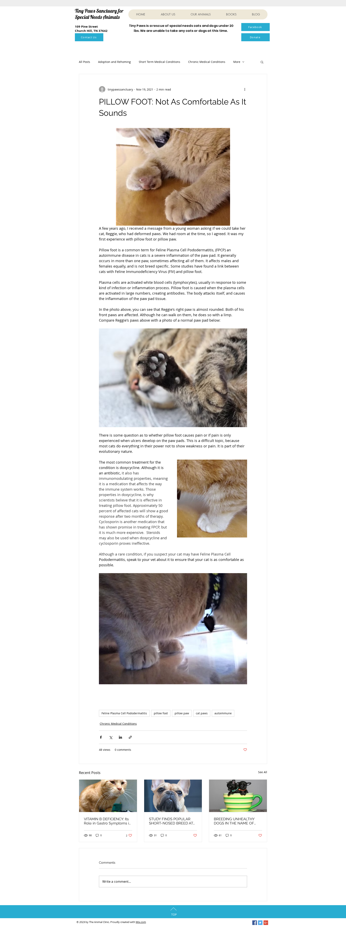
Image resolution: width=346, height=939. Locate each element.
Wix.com (141, 922)
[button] (262, 61)
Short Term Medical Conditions (159, 62)
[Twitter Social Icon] (260, 922)
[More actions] (244, 89)
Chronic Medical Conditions (206, 62)
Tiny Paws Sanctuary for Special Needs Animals (99, 14)
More (236, 62)
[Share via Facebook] (101, 737)
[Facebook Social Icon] (254, 922)
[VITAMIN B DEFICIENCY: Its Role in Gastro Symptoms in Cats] (108, 796)
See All (262, 772)
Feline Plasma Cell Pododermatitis (124, 713)
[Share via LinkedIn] (120, 737)
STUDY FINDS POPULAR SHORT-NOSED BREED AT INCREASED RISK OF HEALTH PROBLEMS (171, 821)
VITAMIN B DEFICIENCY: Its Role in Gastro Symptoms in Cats (107, 821)
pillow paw (182, 713)
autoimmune (223, 713)
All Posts (84, 62)
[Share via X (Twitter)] (111, 737)
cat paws (202, 713)
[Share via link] (130, 737)
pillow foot (161, 713)
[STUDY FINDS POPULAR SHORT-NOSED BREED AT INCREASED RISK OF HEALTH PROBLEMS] (173, 796)
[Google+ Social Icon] (266, 922)
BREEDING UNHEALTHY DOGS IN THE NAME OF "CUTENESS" (234, 821)
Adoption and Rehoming (114, 62)
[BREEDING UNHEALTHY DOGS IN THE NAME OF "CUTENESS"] (238, 796)
